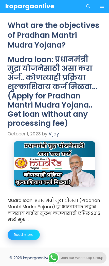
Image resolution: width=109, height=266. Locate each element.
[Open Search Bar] (88, 6)
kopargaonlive (29, 6)
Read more (23, 234)
